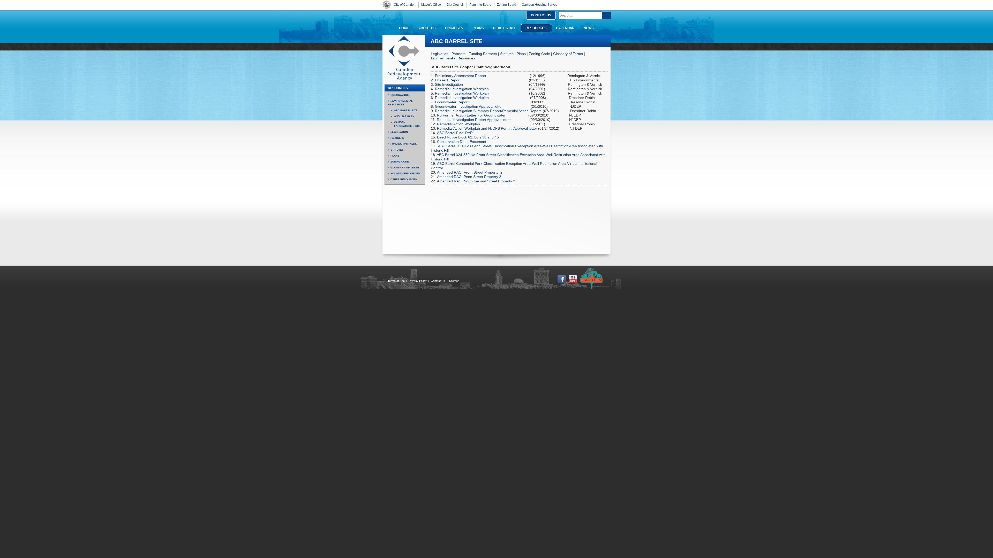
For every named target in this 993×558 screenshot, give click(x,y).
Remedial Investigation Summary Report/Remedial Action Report (488, 111)
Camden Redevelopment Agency (403, 58)
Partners (458, 54)
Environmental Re (446, 58)
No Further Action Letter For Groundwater (471, 115)
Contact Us (438, 280)
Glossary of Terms (568, 54)
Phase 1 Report (448, 80)
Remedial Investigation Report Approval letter (474, 120)
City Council (455, 4)
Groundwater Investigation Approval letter (469, 106)
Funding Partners (483, 54)
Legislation (439, 54)
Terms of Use (396, 280)
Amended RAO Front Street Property (467, 172)
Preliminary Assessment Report (461, 76)
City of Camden (386, 4)
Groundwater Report (452, 102)
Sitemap (454, 280)
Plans (521, 54)
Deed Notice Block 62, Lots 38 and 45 (468, 137)
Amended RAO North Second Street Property (474, 181)
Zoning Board (506, 4)
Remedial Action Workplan (458, 124)
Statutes (507, 54)
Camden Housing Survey (539, 4)
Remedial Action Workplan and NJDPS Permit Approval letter (487, 128)
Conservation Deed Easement (461, 142)
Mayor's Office (431, 4)
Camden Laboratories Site (407, 124)
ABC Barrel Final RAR (455, 133)
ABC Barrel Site (406, 110)
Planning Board (480, 4)
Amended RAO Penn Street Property (467, 177)
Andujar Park (404, 116)
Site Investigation (449, 84)
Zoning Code (539, 54)
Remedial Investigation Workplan (462, 89)
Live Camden (591, 277)
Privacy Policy (418, 280)
